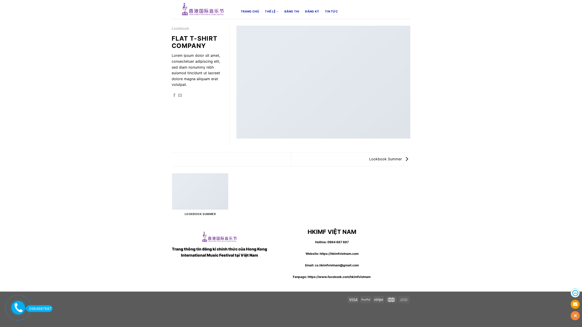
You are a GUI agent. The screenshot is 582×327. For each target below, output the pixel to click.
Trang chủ (250, 11)
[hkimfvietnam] (203, 9)
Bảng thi (291, 11)
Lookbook (180, 28)
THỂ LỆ (270, 11)
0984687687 (40, 308)
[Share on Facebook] (174, 95)
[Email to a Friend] (180, 95)
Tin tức (331, 11)
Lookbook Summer (386, 159)
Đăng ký (312, 11)
